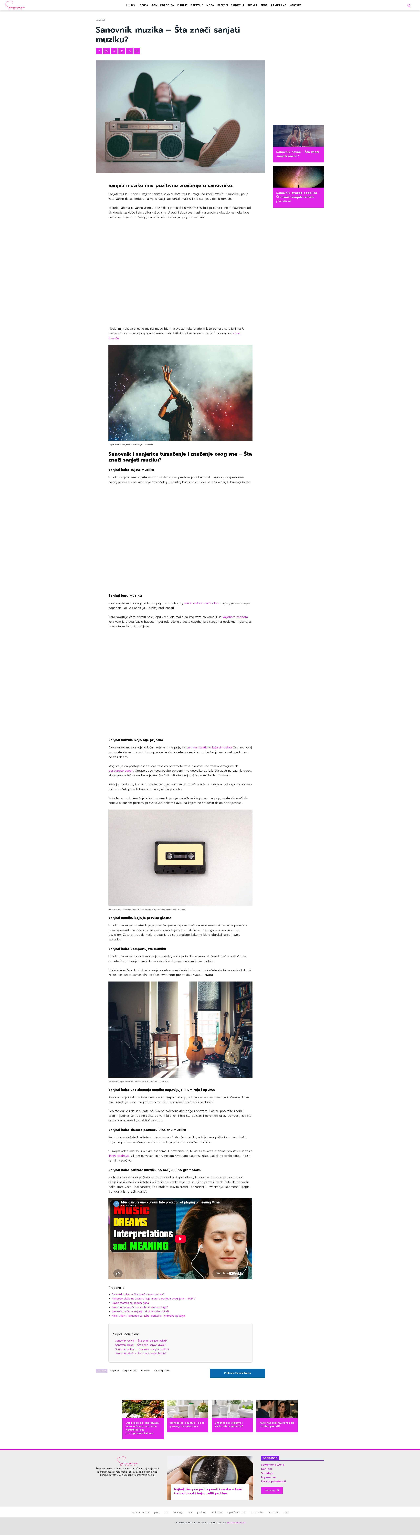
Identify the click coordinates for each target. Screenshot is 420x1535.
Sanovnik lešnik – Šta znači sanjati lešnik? (140, 1353)
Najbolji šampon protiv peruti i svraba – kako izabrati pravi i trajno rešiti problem (208, 1491)
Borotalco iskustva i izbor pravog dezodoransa (187, 1424)
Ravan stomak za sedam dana (130, 1303)
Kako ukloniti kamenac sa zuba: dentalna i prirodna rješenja (148, 1316)
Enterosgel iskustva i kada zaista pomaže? (229, 1424)
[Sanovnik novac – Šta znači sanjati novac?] (298, 136)
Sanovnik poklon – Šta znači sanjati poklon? (142, 1349)
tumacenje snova (162, 1370)
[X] (129, 51)
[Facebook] (99, 51)
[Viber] (114, 51)
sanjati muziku (130, 1370)
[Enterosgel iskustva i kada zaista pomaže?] (232, 1409)
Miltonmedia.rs (236, 1522)
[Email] (137, 51)
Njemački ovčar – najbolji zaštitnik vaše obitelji (140, 1311)
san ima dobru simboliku (201, 603)
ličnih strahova (118, 1155)
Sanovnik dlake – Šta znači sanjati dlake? (140, 1345)
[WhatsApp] (106, 51)
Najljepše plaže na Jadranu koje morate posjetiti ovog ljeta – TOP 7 (153, 1299)
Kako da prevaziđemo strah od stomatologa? (140, 1307)
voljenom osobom (235, 617)
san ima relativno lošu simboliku (209, 747)
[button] (409, 5)
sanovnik (145, 1370)
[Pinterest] (121, 51)
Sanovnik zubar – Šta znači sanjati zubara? (138, 1294)
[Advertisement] (180, 273)
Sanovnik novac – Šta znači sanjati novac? (297, 154)
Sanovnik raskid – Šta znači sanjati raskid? (141, 1341)
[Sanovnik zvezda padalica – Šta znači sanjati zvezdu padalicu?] (298, 177)
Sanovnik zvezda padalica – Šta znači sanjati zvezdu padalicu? (298, 197)
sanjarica (114, 1370)
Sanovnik (100, 20)
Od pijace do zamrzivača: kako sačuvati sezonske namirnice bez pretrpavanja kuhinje (142, 1428)
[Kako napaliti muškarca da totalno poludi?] (277, 1409)
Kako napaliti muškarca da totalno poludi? (277, 1424)
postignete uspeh (120, 770)
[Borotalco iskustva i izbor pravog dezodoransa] (187, 1409)
